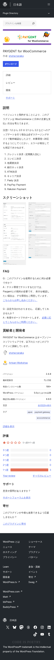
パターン (33, 557)
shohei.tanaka (16, 56)
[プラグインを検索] (33, 23)
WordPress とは (11, 541)
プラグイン (34, 552)
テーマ (32, 546)
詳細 (8, 75)
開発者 (6, 577)
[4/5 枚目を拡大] (47, 206)
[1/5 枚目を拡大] (22, 206)
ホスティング (10, 552)
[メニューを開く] (49, 4)
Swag (33, 582)
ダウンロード (11, 64)
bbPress (9, 601)
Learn (6, 566)
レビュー (10, 82)
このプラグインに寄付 (14, 523)
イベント (33, 571)
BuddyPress (11, 606)
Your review (9, 475)
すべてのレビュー (42, 475)
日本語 (13, 620)
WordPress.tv (11, 582)
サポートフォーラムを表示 (17, 497)
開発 (8, 90)
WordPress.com (12, 591)
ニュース (7, 546)
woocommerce (43, 418)
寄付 (32, 577)
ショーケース (35, 541)
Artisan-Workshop (18, 362)
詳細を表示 (8, 426)
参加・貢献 (34, 566)
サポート (10, 97)
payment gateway (42, 412)
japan (30, 412)
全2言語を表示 (44, 405)
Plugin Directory (10, 13)
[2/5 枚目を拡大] (22, 227)
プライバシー (10, 557)
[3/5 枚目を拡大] (22, 248)
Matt (7, 596)
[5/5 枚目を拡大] (47, 238)
